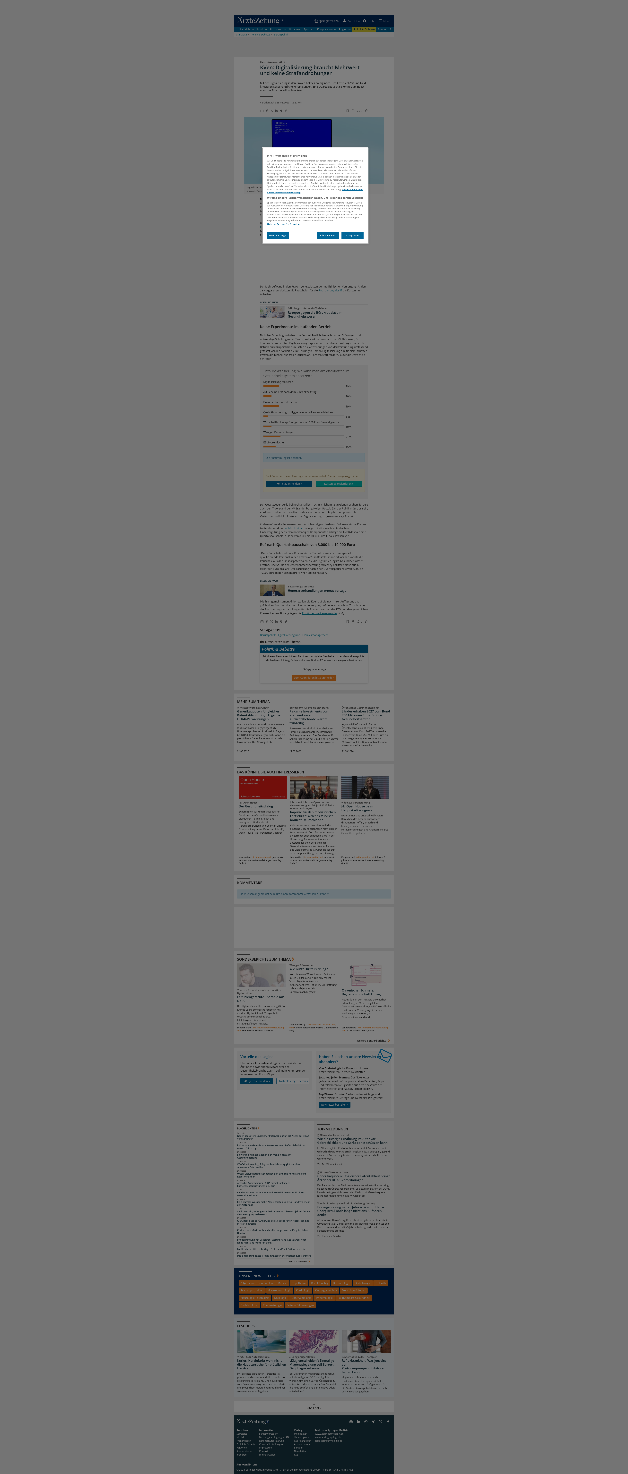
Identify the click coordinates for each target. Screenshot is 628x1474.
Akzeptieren (352, 235)
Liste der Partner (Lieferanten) (283, 224)
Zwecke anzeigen (278, 235)
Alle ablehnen (327, 235)
